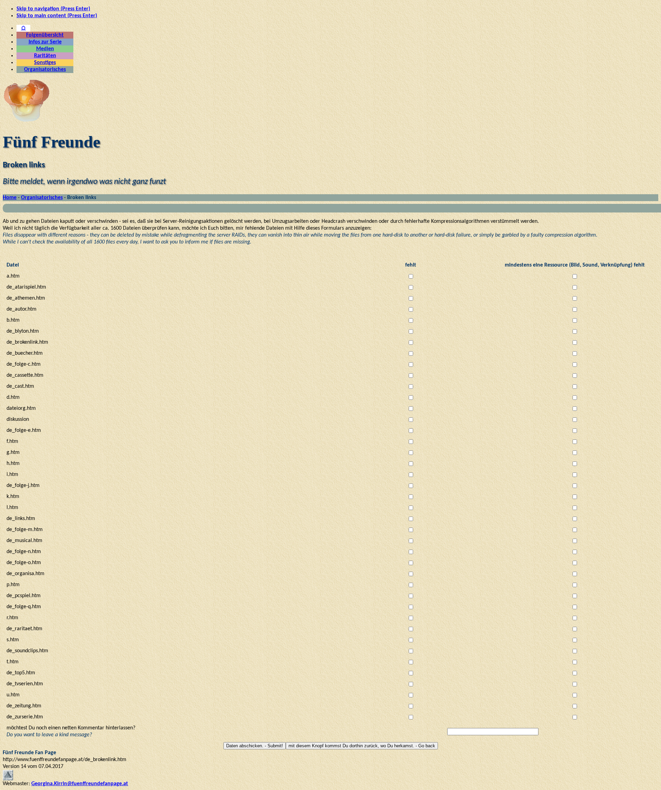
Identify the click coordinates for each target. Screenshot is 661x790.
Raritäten (45, 56)
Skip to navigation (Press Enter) (53, 9)
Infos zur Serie (45, 42)
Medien (45, 49)
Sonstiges (45, 62)
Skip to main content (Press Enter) (57, 16)
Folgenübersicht (45, 35)
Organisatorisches (45, 69)
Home (10, 197)
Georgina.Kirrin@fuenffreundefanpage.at (79, 784)
